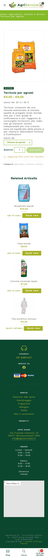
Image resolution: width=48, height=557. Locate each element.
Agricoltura (15, 14)
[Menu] (6, 5)
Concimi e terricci (34, 14)
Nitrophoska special (24, 206)
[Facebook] (24, 367)
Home (3, 14)
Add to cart (35, 150)
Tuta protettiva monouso (24, 319)
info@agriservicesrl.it (24, 438)
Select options (14, 328)
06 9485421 (24, 358)
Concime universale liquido (24, 281)
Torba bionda (24, 244)
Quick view (31, 216)
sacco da (9, 138)
